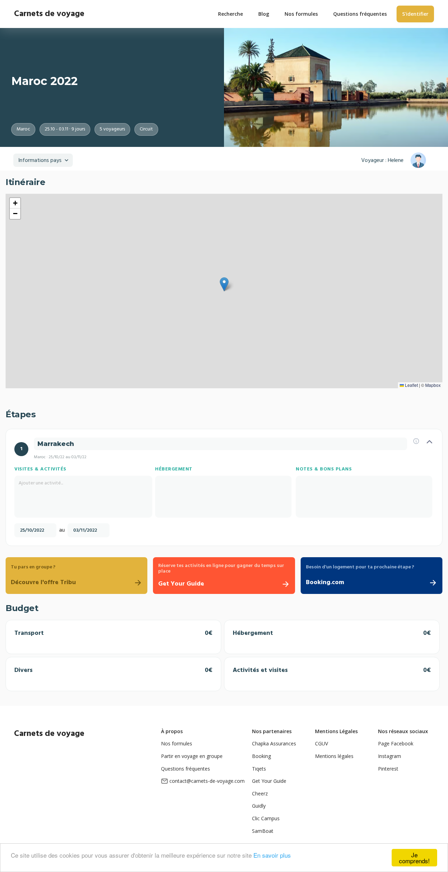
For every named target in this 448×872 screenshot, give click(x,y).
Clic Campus (266, 818)
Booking (261, 756)
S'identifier (415, 13)
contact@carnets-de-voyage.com (207, 781)
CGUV (321, 743)
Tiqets (259, 768)
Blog (263, 13)
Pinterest (388, 768)
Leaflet (411, 385)
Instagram (389, 756)
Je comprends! (414, 857)
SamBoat (262, 831)
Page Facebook (395, 743)
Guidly (259, 805)
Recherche (230, 13)
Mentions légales (334, 756)
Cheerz (260, 793)
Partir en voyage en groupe (192, 756)
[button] (224, 284)
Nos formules (176, 743)
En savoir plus (272, 855)
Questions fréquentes (185, 768)
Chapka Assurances (274, 743)
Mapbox (433, 385)
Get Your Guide (269, 781)
